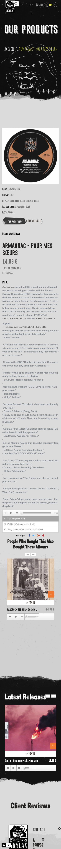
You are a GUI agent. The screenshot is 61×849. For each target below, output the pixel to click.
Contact (39, 829)
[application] (30, 513)
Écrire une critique (11, 233)
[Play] (11, 513)
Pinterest (43, 535)
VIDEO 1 (40, 318)
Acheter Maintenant (13, 221)
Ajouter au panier (32, 221)
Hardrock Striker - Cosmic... (22, 609)
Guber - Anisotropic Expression (21, 760)
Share (29, 535)
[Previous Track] (5, 513)
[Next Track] (17, 513)
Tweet (33, 535)
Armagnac (8, 287)
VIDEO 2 (50, 318)
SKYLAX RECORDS (15, 318)
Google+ (38, 535)
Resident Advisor (13, 327)
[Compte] (32, 4)
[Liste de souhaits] (51, 594)
